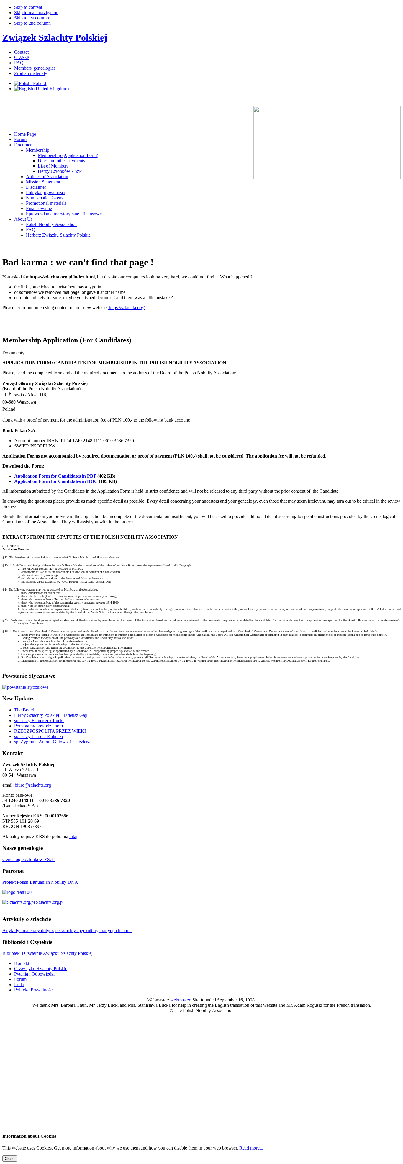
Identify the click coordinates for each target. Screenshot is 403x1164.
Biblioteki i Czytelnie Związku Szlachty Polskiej (47, 953)
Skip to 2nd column (32, 23)
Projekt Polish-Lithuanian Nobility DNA (40, 882)
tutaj (73, 836)
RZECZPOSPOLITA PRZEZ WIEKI (50, 731)
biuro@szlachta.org (33, 785)
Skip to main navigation (36, 12)
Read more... (251, 1147)
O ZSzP (21, 57)
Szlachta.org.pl (49, 902)
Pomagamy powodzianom (38, 725)
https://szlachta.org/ (126, 307)
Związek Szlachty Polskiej (54, 37)
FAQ (19, 62)
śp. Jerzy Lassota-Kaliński (38, 736)
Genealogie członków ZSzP (28, 859)
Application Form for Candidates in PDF (55, 475)
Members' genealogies (34, 68)
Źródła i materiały (30, 73)
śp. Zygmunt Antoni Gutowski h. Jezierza (53, 741)
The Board (24, 709)
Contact (21, 52)
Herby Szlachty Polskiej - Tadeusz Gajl (50, 715)
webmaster (180, 999)
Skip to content (28, 7)
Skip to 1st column (31, 17)
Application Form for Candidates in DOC (56, 481)
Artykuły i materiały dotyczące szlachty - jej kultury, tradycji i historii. (67, 930)
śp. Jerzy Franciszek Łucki (39, 720)
